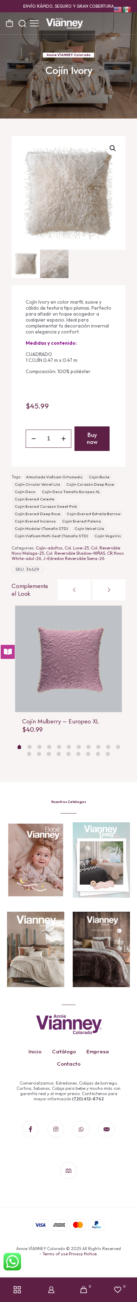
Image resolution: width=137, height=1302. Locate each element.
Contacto (68, 1063)
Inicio (34, 1051)
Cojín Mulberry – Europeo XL (60, 721)
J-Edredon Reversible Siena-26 (73, 558)
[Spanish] (127, 9)
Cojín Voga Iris (107, 535)
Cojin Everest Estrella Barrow (93, 513)
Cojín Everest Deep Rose (37, 513)
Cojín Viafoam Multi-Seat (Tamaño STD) (51, 535)
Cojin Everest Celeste (34, 499)
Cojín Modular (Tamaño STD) (41, 528)
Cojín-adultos (49, 548)
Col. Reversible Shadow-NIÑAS (75, 553)
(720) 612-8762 (87, 1098)
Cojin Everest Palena (81, 521)
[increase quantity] (63, 438)
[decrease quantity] (33, 438)
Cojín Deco (25, 491)
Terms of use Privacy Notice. (70, 1253)
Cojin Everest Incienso (35, 521)
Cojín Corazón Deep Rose (90, 484)
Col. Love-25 (77, 548)
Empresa (97, 1051)
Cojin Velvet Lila (89, 528)
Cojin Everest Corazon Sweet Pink (46, 506)
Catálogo (64, 1051)
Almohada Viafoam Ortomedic (54, 476)
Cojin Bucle (99, 476)
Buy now (92, 438)
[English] (118, 9)
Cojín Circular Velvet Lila (37, 484)
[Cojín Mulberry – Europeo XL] (68, 659)
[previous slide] (74, 589)
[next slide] (108, 589)
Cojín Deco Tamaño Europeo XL (71, 491)
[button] (113, 148)
